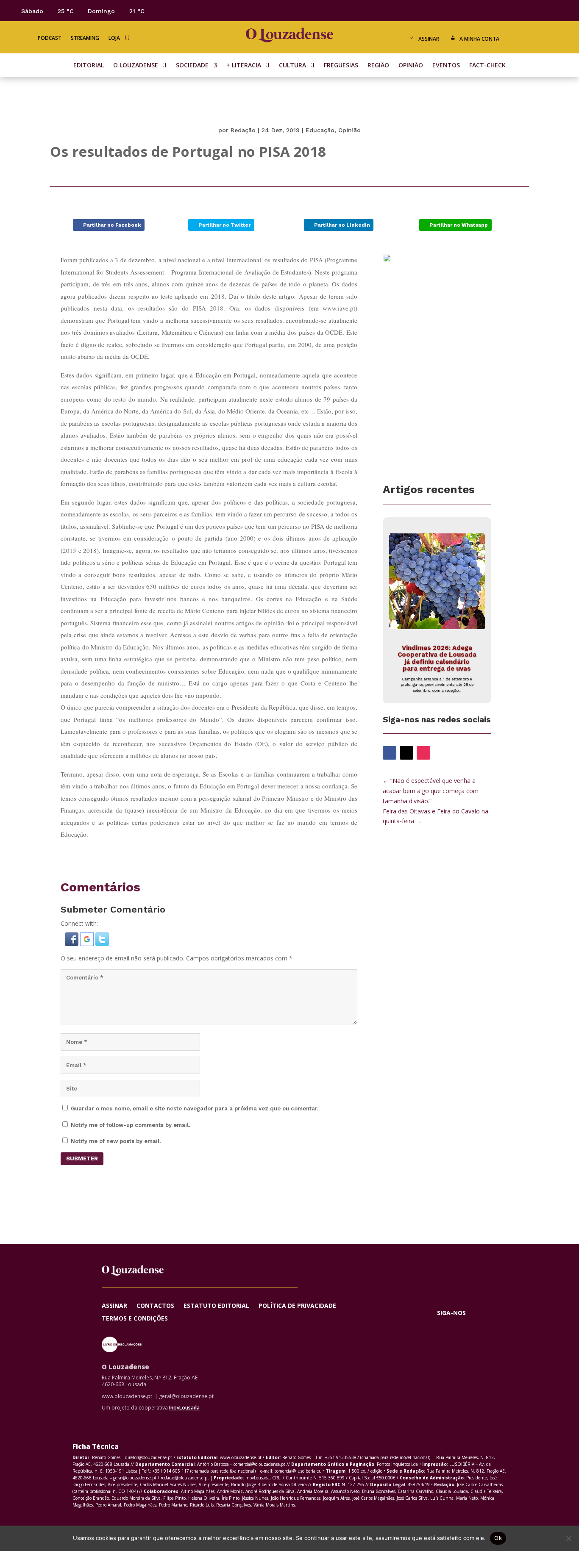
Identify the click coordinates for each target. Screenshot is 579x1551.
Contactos (155, 1306)
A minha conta (479, 38)
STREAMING (85, 38)
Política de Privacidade (297, 1306)
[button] (72, 944)
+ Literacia (243, 65)
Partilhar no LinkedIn (342, 225)
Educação (320, 130)
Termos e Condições (135, 1318)
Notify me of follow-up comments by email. (130, 1125)
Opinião (410, 65)
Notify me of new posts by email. (116, 1141)
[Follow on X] (521, 10)
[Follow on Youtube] (555, 10)
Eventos (446, 65)
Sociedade (192, 65)
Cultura (292, 65)
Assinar (428, 38)
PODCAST (49, 38)
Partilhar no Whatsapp (458, 225)
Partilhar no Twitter (224, 225)
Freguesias (341, 65)
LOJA (114, 38)
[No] (568, 1538)
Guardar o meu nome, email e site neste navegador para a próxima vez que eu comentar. (194, 1108)
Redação (243, 130)
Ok (498, 1537)
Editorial (88, 65)
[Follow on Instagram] (538, 10)
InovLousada (184, 1407)
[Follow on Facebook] (504, 10)
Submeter (82, 1158)
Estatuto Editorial (216, 1306)
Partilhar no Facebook (112, 225)
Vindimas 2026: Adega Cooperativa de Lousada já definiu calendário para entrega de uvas (437, 658)
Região (378, 65)
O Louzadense (135, 65)
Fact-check (487, 65)
